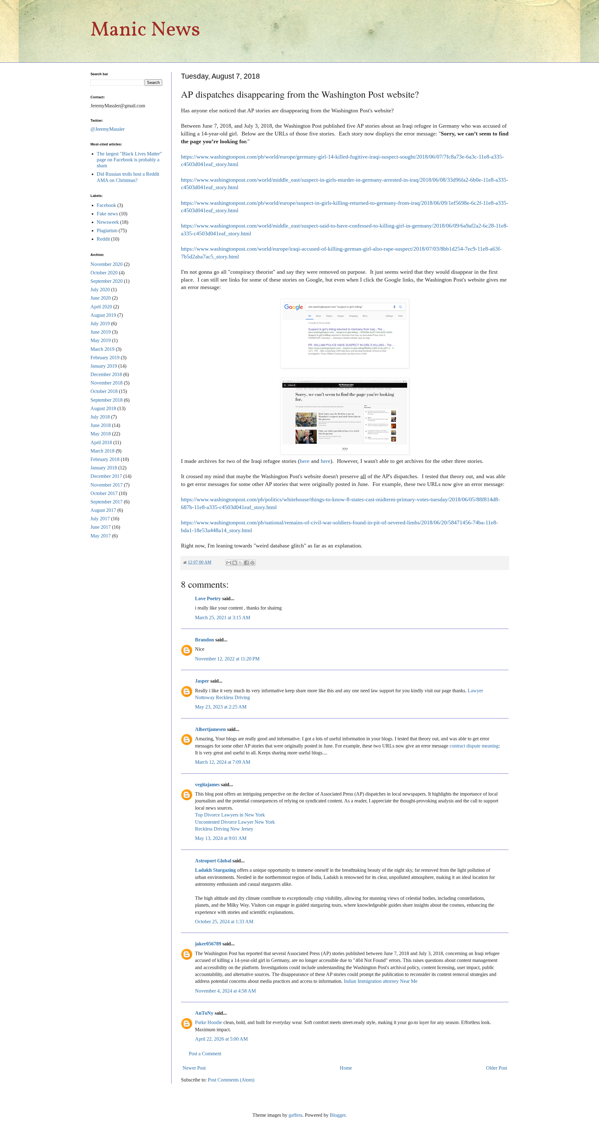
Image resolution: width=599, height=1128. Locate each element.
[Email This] (229, 563)
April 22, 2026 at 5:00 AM (221, 1039)
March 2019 (102, 349)
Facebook (106, 205)
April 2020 (101, 306)
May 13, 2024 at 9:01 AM (220, 838)
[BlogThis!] (234, 563)
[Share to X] (240, 563)
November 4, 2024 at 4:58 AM (225, 990)
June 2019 (100, 332)
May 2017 (100, 535)
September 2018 (106, 400)
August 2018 (103, 408)
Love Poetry (208, 598)
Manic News (145, 30)
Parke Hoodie (208, 1022)
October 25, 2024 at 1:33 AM (224, 921)
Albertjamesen (210, 729)
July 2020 (100, 289)
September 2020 (106, 281)
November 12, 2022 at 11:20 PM (227, 658)
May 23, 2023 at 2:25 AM (220, 706)
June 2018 (100, 425)
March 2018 (102, 451)
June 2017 (100, 527)
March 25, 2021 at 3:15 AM (222, 617)
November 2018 (106, 382)
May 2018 (100, 433)
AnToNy (204, 1013)
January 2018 (103, 467)
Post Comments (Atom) (231, 1079)
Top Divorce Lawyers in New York (230, 814)
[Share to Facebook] (246, 563)
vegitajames (207, 784)
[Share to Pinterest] (252, 563)
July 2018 (100, 416)
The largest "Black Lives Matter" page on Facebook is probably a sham (129, 159)
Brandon (204, 639)
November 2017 (106, 485)
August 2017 (103, 510)
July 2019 (100, 323)
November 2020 (106, 264)
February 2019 (104, 357)
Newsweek (108, 222)
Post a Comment (205, 1053)
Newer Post (194, 1068)
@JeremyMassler (107, 129)
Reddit (103, 239)
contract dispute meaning (474, 745)
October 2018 (104, 391)
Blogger (337, 1115)
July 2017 (100, 518)
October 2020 (104, 272)
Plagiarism (107, 230)
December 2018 (106, 374)
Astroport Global (213, 860)
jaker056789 (208, 943)
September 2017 (106, 501)
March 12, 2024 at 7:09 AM (222, 762)
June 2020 (100, 298)
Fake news (107, 213)
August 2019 (103, 315)
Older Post (496, 1068)
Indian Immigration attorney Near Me (380, 981)
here (304, 461)
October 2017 (104, 493)
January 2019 (103, 366)
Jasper (202, 681)
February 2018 (104, 459)
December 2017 (106, 476)
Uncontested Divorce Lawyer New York (235, 822)
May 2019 (100, 340)
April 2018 (101, 442)
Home (346, 1068)
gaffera (295, 1115)
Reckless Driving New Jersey (224, 828)
